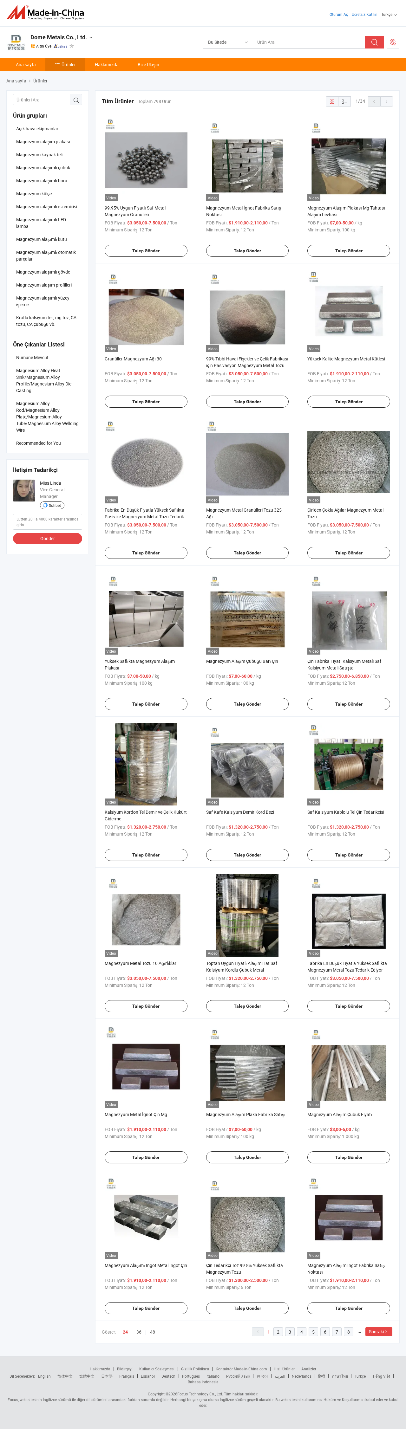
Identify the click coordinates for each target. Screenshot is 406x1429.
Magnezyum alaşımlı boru (41, 181)
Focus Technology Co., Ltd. (200, 1393)
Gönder (47, 538)
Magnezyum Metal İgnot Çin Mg (136, 1114)
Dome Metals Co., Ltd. (58, 37)
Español (148, 1376)
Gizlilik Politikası (195, 1368)
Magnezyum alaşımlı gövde (43, 272)
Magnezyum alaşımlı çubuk (43, 168)
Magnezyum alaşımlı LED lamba (41, 223)
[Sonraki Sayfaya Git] (387, 101)
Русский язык (238, 1376)
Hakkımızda (107, 64)
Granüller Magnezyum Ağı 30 (133, 359)
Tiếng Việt (381, 1376)
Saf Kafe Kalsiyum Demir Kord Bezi (240, 812)
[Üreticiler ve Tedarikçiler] (47, 12)
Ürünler (69, 64)
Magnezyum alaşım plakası (43, 142)
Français (126, 1376)
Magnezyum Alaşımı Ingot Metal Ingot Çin (146, 1265)
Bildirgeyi (125, 1368)
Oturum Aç (339, 14)
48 (152, 1332)
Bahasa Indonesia (203, 1381)
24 (125, 1332)
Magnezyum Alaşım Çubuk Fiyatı (339, 1114)
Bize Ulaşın (148, 64)
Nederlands (301, 1376)
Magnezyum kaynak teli (39, 155)
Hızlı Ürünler (284, 1368)
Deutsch (168, 1376)
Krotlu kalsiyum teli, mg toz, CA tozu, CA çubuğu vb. (46, 320)
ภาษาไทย (340, 1376)
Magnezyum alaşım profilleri (44, 285)
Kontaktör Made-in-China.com (241, 1368)
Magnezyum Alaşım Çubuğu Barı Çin (242, 661)
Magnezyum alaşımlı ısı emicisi (46, 207)
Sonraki (376, 1332)
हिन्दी (321, 1376)
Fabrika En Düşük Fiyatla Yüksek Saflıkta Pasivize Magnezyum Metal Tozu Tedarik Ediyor (144, 516)
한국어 (262, 1376)
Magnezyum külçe (34, 194)
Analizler (308, 1368)
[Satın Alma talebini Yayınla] (393, 42)
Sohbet (55, 505)
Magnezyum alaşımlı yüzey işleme (42, 301)
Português (191, 1376)
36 (138, 1332)
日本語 (107, 1376)
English (44, 1376)
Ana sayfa (26, 64)
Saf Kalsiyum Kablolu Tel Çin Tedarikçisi (345, 812)
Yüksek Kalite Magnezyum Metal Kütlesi (346, 359)
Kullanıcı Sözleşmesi (156, 1368)
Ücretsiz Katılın (364, 14)
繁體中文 (87, 1376)
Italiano (212, 1376)
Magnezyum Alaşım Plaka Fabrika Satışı (245, 1114)
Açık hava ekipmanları (38, 129)
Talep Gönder (146, 250)
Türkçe (360, 1376)
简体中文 (65, 1376)
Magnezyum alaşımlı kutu (41, 239)
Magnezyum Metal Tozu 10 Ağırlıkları (141, 963)
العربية (280, 1376)
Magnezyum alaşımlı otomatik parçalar (46, 255)
